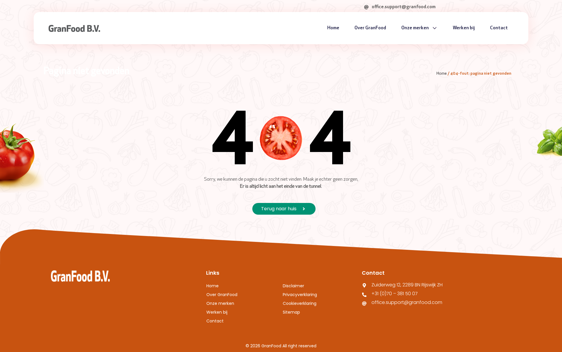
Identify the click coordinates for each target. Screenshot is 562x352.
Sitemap (291, 312)
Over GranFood (370, 28)
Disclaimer (293, 286)
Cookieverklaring (299, 303)
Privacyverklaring (300, 295)
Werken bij (464, 28)
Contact (499, 28)
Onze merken (415, 28)
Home (333, 28)
